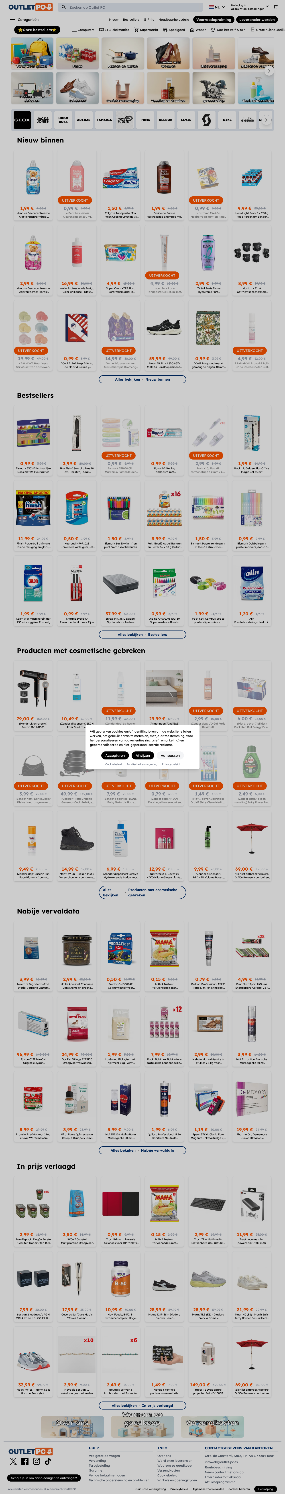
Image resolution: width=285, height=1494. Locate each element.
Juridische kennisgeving (141, 764)
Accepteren (115, 755)
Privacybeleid (171, 764)
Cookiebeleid (113, 764)
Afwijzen (143, 755)
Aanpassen (170, 755)
